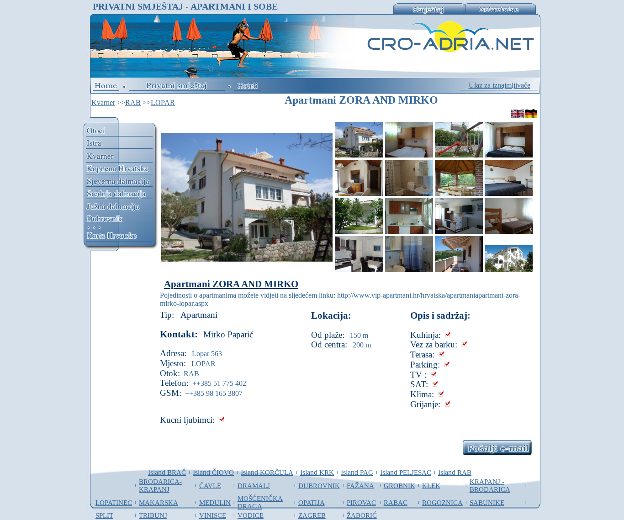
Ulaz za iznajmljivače (499, 85)
